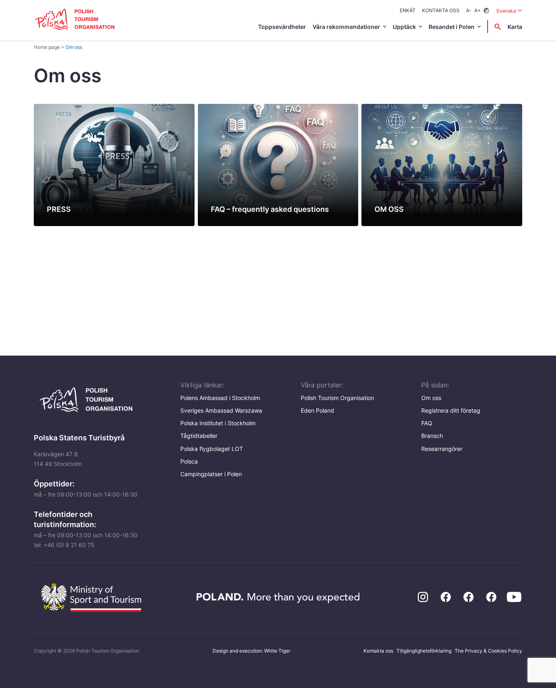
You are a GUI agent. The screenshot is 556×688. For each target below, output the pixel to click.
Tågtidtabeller (198, 435)
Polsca (189, 461)
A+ (477, 10)
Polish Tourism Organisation (337, 397)
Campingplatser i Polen (211, 473)
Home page (47, 47)
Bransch (432, 435)
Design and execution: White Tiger (251, 651)
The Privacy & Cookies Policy (488, 651)
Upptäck (404, 26)
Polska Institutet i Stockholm (218, 423)
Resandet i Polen (452, 26)
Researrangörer (441, 448)
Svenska (509, 10)
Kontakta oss (441, 10)
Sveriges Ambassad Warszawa (221, 410)
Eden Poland (317, 410)
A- (469, 10)
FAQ (426, 423)
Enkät (408, 10)
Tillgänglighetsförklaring (423, 651)
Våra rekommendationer (346, 26)
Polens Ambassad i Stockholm (220, 397)
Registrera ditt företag (450, 410)
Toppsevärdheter (282, 26)
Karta (515, 26)
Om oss (431, 397)
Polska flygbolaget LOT (211, 448)
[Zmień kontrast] (486, 11)
